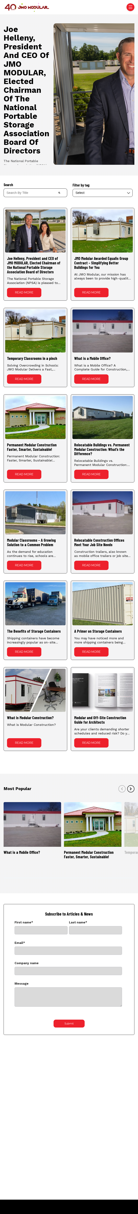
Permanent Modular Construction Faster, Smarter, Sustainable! (32, 447)
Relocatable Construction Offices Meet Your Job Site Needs (99, 542)
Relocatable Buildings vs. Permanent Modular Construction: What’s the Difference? (102, 449)
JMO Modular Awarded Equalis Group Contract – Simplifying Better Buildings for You (101, 263)
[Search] (59, 192)
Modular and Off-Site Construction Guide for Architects (100, 720)
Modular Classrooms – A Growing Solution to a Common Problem (31, 542)
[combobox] (28, 192)
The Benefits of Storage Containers (34, 631)
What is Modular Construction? (30, 717)
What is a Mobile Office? (92, 358)
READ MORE (24, 292)
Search (8, 185)
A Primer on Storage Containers (98, 631)
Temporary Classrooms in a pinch (32, 358)
